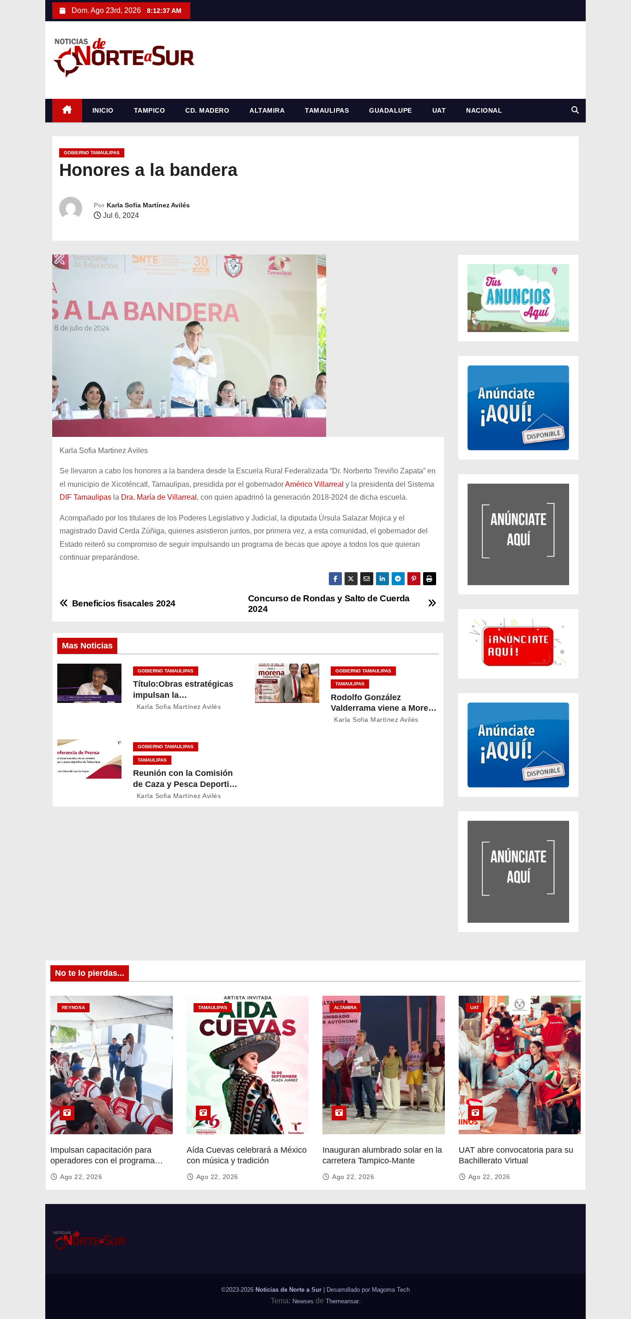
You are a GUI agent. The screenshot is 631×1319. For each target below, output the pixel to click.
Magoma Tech (391, 1289)
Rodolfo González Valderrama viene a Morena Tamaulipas (384, 708)
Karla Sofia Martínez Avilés (148, 205)
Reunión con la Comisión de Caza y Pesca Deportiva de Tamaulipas (185, 784)
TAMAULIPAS (327, 110)
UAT (439, 110)
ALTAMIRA (267, 110)
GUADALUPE (390, 110)
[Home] (67, 110)
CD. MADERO (207, 110)
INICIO (103, 110)
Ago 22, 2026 (81, 1176)
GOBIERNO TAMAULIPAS (92, 152)
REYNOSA (73, 1007)
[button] (575, 110)
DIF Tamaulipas (85, 497)
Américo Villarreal (314, 484)
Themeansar (342, 1301)
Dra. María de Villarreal (159, 497)
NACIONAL (484, 110)
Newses (303, 1301)
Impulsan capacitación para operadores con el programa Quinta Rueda (102, 1161)
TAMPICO (149, 110)
